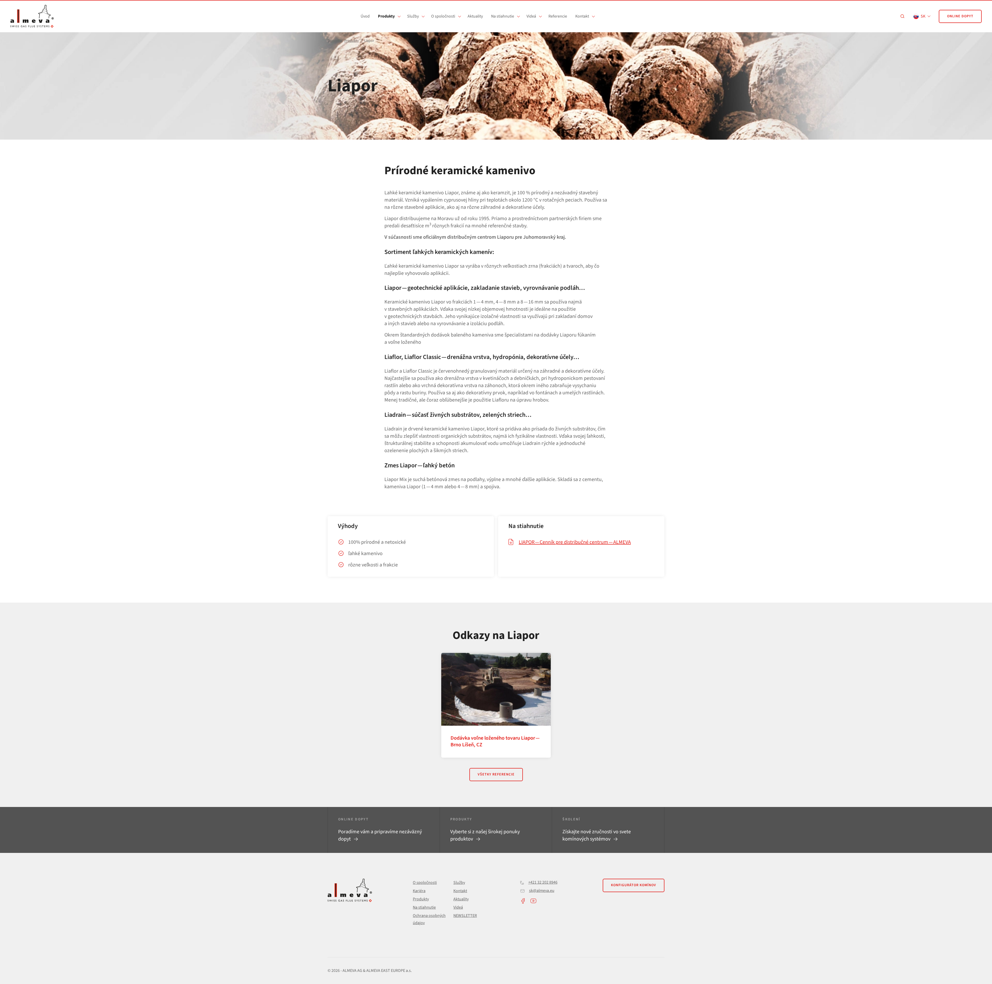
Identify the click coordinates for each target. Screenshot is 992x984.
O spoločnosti (443, 16)
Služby (413, 16)
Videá (531, 16)
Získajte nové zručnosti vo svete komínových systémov (596, 835)
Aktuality (475, 16)
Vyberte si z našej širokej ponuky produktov (485, 835)
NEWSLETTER (465, 915)
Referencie (557, 16)
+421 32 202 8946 (542, 882)
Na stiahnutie (502, 16)
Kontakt (582, 16)
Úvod (365, 16)
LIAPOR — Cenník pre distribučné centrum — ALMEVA (575, 542)
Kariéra (419, 891)
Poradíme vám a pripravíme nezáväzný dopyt (380, 835)
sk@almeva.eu (541, 890)
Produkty (386, 16)
